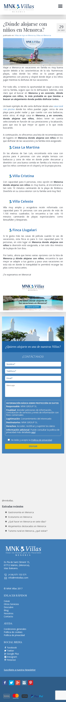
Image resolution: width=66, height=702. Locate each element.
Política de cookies (13, 632)
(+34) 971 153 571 (17, 574)
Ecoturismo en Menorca (20, 516)
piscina (11, 109)
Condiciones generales (15, 629)
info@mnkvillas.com (18, 577)
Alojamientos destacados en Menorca (27, 526)
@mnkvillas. (8, 500)
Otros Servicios (11, 604)
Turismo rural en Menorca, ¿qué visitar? (27, 530)
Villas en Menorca (43, 35)
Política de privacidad (41, 439)
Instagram (12, 656)
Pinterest (11, 659)
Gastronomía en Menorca (21, 512)
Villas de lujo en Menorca (25, 35)
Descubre (8, 607)
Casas (7, 601)
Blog (6, 610)
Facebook (12, 647)
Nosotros (8, 613)
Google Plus (13, 653)
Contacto (8, 616)
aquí (33, 432)
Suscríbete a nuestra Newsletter (20, 669)
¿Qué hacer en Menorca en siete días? (27, 521)
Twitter (10, 650)
